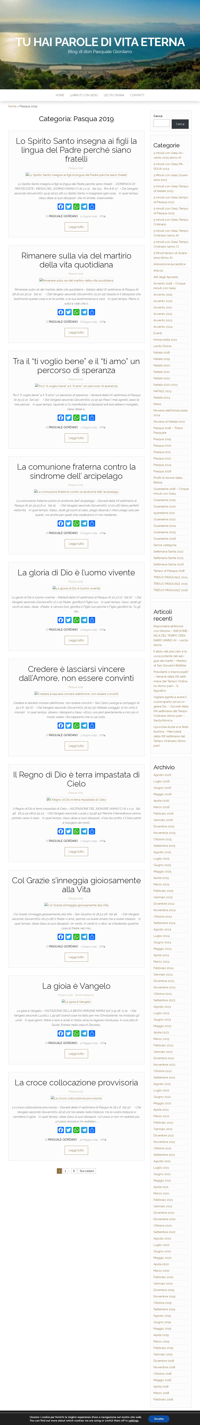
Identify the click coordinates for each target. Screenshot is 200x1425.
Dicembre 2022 (164, 1058)
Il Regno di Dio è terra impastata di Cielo (76, 779)
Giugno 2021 (162, 1174)
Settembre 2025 (164, 846)
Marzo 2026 (162, 807)
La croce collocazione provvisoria (76, 1082)
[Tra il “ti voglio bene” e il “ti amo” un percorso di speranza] (76, 386)
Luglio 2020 (162, 1245)
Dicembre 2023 (164, 981)
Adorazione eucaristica (170, 264)
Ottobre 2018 (162, 1373)
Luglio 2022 (161, 1090)
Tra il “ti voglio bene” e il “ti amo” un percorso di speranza (76, 365)
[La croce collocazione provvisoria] (76, 1098)
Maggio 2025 (162, 871)
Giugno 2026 (162, 788)
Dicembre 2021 (164, 1135)
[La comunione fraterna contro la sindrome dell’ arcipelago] (76, 491)
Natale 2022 (162, 378)
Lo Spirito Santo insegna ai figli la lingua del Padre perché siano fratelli (76, 150)
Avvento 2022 (163, 314)
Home (60, 95)
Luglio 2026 (162, 781)
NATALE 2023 (162, 391)
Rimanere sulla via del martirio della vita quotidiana (76, 260)
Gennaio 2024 (163, 974)
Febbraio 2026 (164, 813)
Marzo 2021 (161, 1193)
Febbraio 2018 (163, 1399)
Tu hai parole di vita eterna (100, 42)
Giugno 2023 (162, 1019)
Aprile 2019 (161, 1335)
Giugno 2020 (162, 1251)
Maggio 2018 (162, 1380)
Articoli (158, 270)
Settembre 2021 (164, 1155)
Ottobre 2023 (163, 994)
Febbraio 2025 (163, 891)
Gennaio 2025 (163, 897)
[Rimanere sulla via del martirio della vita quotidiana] (76, 280)
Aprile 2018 (161, 1386)
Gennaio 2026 (163, 820)
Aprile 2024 (161, 955)
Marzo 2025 (161, 884)
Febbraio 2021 (163, 1200)
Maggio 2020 (162, 1258)
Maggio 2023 (162, 1026)
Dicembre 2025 (164, 826)
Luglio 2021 (161, 1167)
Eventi (158, 333)
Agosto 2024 (162, 929)
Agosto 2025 (162, 852)
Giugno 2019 (162, 1322)
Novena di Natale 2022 (169, 421)
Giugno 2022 (162, 1097)
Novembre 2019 (164, 1296)
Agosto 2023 (162, 1006)
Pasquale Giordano (64, 216)
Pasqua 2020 (162, 445)
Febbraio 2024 (163, 968)
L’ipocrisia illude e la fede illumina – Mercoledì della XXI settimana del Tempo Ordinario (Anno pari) (171, 736)
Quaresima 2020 (165, 506)
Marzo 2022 (161, 1116)
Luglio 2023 (161, 1013)
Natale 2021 (162, 372)
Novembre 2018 (164, 1367)
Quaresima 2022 (165, 519)
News (157, 404)
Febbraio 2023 (163, 1045)
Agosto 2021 (162, 1161)
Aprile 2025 (161, 878)
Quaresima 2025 (165, 532)
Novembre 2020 (165, 1219)
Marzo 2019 (161, 1341)
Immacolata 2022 (165, 339)
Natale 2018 (162, 352)
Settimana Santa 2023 (168, 558)
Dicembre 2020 (164, 1212)
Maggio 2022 (162, 1103)
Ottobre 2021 (162, 1148)
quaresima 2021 (164, 513)
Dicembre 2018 (164, 1361)
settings (133, 1420)
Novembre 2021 (164, 1142)
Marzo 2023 (161, 1039)
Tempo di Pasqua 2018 (169, 571)
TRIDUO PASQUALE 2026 (171, 590)
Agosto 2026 (162, 775)
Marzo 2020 (162, 1270)
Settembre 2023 (164, 1000)
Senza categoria (84, 994)
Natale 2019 (162, 359)
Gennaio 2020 (163, 1283)
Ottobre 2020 (163, 1225)
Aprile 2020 (161, 1264)
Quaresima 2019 (165, 500)
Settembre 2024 (164, 923)
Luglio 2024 (162, 936)
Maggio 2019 (162, 1328)
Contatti (137, 95)
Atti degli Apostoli (166, 277)
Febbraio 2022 (163, 1122)
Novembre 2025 (164, 833)
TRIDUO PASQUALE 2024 (171, 577)
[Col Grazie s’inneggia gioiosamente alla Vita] (76, 905)
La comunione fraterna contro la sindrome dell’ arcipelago (76, 471)
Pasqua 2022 (162, 458)
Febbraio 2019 (163, 1348)
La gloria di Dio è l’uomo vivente (76, 572)
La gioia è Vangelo (76, 986)
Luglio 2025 (161, 858)
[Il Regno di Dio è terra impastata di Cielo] (76, 799)
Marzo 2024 (162, 961)
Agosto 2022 (162, 1084)
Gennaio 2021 (163, 1206)
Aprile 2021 (161, 1187)
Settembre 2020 (164, 1232)
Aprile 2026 (161, 800)
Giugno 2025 (162, 865)
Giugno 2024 (162, 942)
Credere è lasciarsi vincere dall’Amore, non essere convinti (76, 673)
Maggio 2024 (162, 949)
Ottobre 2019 (163, 1303)
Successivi (87, 1171)
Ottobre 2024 (163, 916)
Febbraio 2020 (163, 1277)
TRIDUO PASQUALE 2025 (171, 583)
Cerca (158, 116)
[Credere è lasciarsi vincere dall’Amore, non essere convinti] (76, 694)
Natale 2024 (162, 397)
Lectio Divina (114, 95)
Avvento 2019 (163, 294)
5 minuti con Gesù (84, 95)
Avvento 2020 (163, 301)
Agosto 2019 (162, 1316)
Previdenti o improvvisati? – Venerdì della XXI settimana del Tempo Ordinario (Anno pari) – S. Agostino (171, 681)
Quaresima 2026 (165, 538)
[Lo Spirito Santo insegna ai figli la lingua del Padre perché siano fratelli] (76, 174)
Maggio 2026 (163, 794)
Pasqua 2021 (162, 452)
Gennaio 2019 (163, 1354)
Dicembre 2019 (164, 1290)
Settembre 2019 (164, 1309)
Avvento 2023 (163, 320)
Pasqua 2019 (75, 168)
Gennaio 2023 (163, 1052)
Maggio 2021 (162, 1180)
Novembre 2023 (164, 987)
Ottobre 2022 (163, 1071)
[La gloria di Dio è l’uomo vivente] (76, 588)
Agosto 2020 (162, 1238)
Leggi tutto (76, 227)
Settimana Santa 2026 (169, 564)
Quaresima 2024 (165, 526)
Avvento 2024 (163, 327)
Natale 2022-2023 (166, 384)
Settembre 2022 (164, 1077)
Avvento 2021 (163, 307)
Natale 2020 (162, 365)
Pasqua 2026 (162, 471)
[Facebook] (61, 207)
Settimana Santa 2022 (168, 551)
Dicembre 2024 (164, 903)
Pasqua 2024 (162, 465)
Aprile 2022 (161, 1109)
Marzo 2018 (161, 1393)
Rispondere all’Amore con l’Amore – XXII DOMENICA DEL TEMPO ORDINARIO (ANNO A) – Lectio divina (171, 636)
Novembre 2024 (165, 910)
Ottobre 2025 (163, 839)
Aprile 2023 (161, 1032)
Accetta (159, 1419)
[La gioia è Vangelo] (76, 1001)
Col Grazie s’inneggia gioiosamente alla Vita (76, 885)
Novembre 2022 (164, 1064)
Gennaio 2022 (163, 1129)
